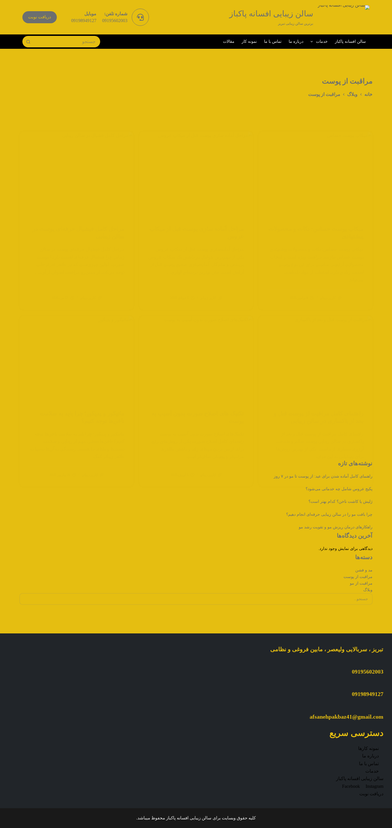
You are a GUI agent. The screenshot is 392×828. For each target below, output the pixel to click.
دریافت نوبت (39, 17)
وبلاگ (367, 590)
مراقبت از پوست (358, 577)
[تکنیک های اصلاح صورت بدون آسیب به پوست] (196, 358)
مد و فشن (363, 570)
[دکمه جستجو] (28, 41)
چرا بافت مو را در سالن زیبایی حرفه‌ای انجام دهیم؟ (329, 514)
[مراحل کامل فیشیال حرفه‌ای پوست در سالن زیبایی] (76, 174)
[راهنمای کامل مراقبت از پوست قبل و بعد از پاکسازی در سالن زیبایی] (315, 358)
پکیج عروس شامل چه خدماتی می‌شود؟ (339, 489)
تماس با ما (273, 41)
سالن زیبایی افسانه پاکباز (271, 13)
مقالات (228, 41)
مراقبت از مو (361, 583)
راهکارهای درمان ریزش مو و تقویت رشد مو (335, 527)
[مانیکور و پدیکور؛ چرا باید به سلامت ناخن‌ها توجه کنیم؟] (76, 358)
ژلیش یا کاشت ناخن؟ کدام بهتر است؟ (340, 501)
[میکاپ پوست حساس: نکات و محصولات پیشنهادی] (315, 174)
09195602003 (114, 20)
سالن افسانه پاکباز (350, 41)
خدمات (322, 41)
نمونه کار (249, 41)
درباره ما (296, 41)
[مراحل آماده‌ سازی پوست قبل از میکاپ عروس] (196, 174)
